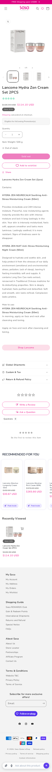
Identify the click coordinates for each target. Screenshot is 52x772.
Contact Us (11, 661)
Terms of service (26, 754)
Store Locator (12, 648)
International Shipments (17, 616)
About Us (10, 643)
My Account (11, 579)
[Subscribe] (43, 703)
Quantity (6, 128)
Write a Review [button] (27, 404)
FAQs (8, 629)
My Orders (11, 588)
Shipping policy (42, 754)
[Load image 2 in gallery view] (26, 76)
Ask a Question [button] (27, 412)
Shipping (6, 115)
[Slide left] (19, 68)
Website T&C (12, 675)
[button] (6, 8)
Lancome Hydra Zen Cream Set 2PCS (11, 547)
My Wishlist (12, 592)
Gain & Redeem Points (17, 611)
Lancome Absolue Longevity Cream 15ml (10, 485)
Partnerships (12, 652)
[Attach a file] (6, 765)
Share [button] (8, 172)
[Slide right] (32, 68)
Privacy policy (11, 754)
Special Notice (12, 624)
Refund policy (39, 749)
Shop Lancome (26, 347)
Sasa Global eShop (22, 749)
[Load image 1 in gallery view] (13, 76)
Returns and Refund (15, 620)
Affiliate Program (14, 656)
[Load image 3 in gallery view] (39, 76)
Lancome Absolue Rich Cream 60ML (34, 484)
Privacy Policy (12, 680)
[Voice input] (11, 765)
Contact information (27, 758)
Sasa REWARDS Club (16, 607)
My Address (11, 583)
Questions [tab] (8, 419)
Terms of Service (14, 684)
